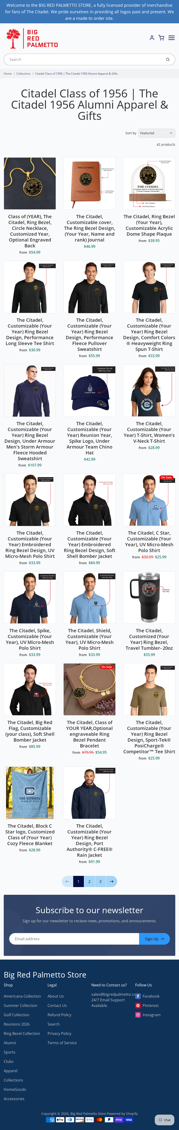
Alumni (10, 1042)
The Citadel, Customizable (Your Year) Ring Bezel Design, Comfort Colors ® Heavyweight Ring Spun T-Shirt (149, 334)
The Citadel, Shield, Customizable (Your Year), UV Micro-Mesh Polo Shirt (89, 639)
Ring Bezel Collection (22, 1033)
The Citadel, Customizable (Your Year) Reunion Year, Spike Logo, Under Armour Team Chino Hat (89, 438)
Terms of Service (62, 1042)
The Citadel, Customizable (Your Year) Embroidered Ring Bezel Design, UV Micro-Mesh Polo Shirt (30, 544)
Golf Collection (16, 1014)
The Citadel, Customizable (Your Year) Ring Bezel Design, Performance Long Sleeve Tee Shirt (30, 331)
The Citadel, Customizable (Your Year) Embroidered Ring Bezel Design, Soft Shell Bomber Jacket (89, 544)
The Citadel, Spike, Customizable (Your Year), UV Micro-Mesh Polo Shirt (30, 639)
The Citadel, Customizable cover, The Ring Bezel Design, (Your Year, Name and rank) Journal (89, 228)
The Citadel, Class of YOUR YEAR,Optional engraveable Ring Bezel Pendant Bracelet (89, 734)
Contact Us (57, 1005)
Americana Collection (22, 996)
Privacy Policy (59, 1033)
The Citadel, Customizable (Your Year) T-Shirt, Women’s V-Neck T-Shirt (149, 432)
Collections (23, 74)
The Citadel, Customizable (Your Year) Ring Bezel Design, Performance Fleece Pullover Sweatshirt (89, 334)
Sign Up (151, 938)
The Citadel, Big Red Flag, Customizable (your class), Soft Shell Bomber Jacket (30, 731)
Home (8, 74)
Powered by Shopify (122, 1113)
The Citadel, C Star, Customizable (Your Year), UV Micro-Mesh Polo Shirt (149, 541)
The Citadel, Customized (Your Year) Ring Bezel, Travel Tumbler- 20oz (149, 639)
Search (54, 1024)
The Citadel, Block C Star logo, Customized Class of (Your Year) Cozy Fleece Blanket (30, 835)
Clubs (9, 1061)
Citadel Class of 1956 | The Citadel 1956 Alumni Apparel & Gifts (76, 74)
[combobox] (83, 59)
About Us (56, 996)
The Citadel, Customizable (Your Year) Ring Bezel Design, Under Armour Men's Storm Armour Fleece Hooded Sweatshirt (29, 441)
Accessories (14, 1098)
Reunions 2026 (17, 1024)
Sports (9, 1052)
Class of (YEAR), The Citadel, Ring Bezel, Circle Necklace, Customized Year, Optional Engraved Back (30, 231)
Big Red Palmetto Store (45, 974)
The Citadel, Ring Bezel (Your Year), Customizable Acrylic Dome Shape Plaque (149, 225)
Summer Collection (20, 1005)
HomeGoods (15, 1089)
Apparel (10, 1070)
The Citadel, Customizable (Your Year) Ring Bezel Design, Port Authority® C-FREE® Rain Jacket (90, 840)
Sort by (130, 133)
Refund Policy (59, 1014)
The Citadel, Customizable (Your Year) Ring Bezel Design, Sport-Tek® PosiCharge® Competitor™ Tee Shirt (149, 737)
